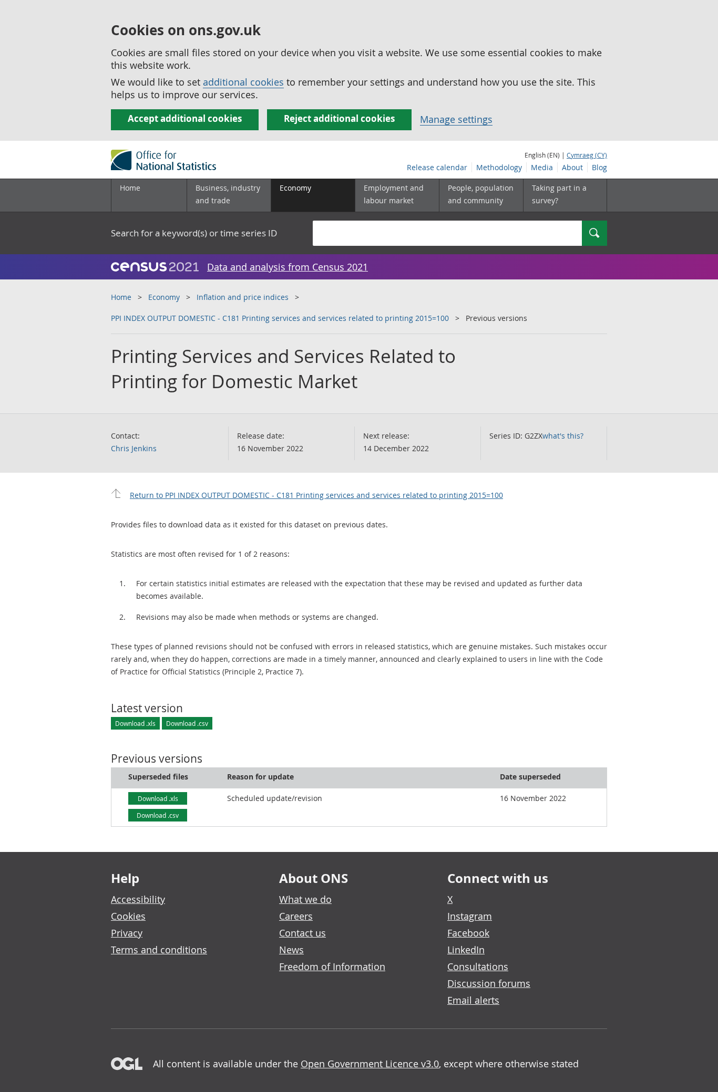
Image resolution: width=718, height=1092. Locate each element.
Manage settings (456, 119)
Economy (164, 297)
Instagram (469, 916)
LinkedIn (466, 949)
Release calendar (437, 167)
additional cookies (243, 82)
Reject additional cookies (339, 118)
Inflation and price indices (243, 297)
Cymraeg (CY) (587, 155)
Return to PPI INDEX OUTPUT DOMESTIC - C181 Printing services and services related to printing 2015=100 (316, 495)
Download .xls (135, 723)
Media (542, 167)
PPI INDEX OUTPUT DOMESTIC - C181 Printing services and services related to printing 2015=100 (280, 318)
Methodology (499, 167)
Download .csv (187, 723)
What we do (305, 899)
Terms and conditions (159, 949)
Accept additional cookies (185, 118)
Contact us (302, 933)
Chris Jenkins (134, 448)
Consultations (477, 966)
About (572, 167)
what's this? (562, 436)
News (291, 949)
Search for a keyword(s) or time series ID (194, 233)
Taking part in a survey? (559, 194)
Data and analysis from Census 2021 (287, 267)
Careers (296, 916)
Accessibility (138, 899)
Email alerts (473, 1000)
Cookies (128, 916)
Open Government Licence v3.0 (370, 1063)
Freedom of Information (332, 966)
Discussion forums (488, 983)
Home (130, 188)
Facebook (468, 933)
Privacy (126, 933)
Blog (599, 167)
